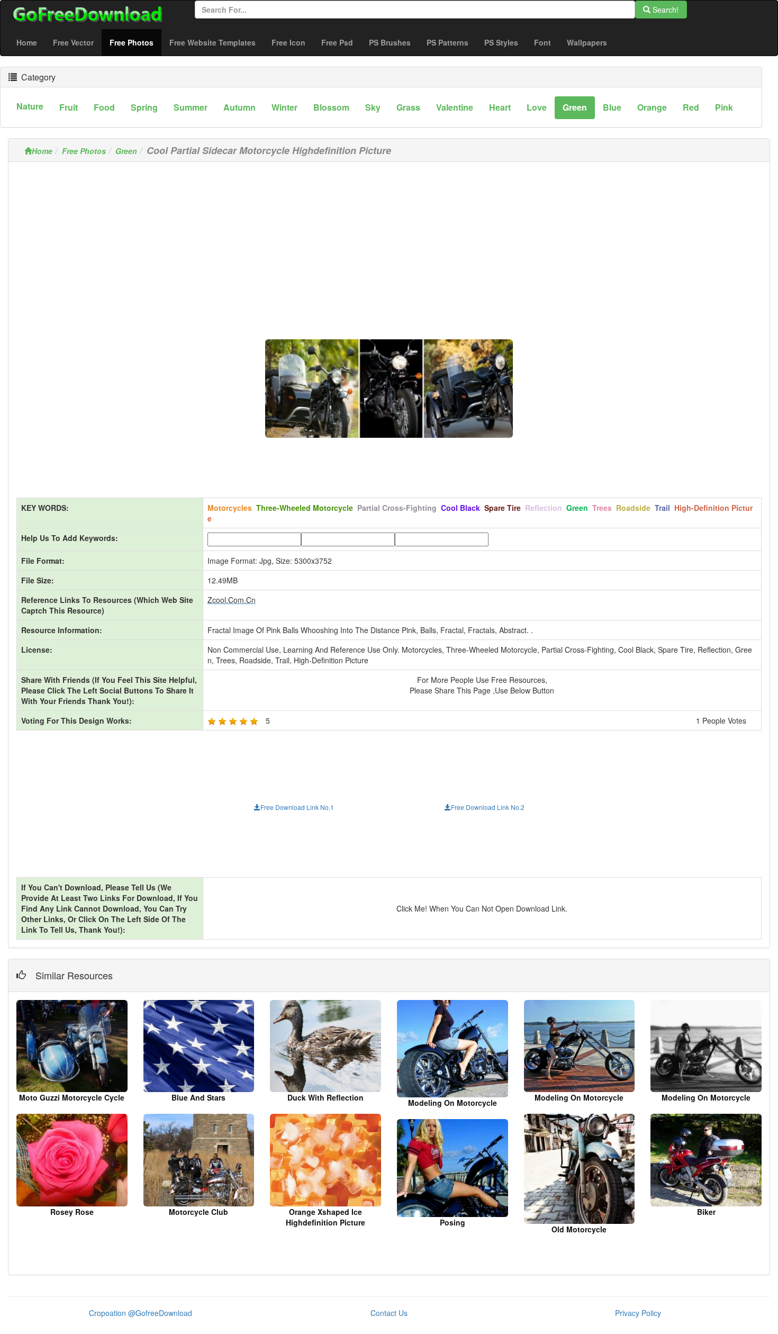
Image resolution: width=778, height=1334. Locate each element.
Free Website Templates (212, 42)
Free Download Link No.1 (297, 807)
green (575, 107)
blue (612, 107)
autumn (239, 107)
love (537, 107)
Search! (664, 9)
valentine (454, 107)
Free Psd (337, 42)
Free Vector (73, 42)
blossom (331, 107)
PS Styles (501, 42)
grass (408, 107)
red (691, 107)
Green (126, 151)
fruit (68, 107)
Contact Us (389, 1313)
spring (144, 107)
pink (724, 107)
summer (190, 107)
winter (284, 107)
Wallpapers (587, 42)
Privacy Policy (638, 1313)
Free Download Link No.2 (487, 807)
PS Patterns (447, 42)
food (104, 107)
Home (26, 42)
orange (652, 107)
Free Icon (288, 42)
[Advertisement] (389, 244)
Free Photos (135, 42)
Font (542, 42)
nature (29, 106)
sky (373, 107)
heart (500, 107)
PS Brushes (390, 42)
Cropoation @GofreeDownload (140, 1313)
